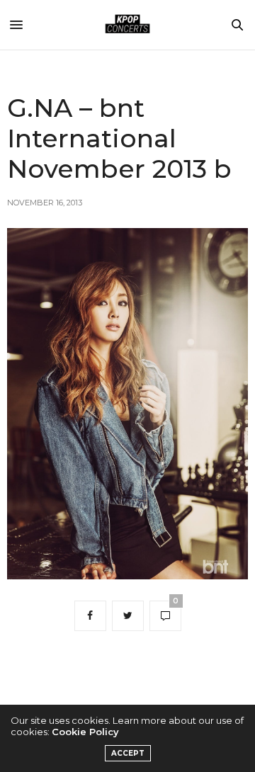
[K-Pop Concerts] (127, 25)
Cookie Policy (85, 731)
